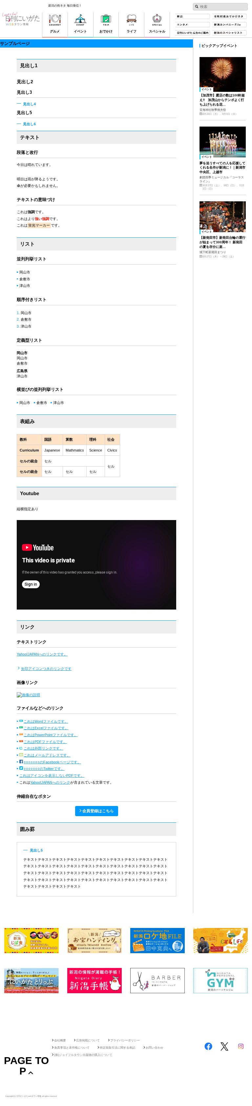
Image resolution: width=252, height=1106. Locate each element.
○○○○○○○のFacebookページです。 (52, 762)
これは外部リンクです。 (43, 748)
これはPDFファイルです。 (45, 742)
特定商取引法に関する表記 (117, 1047)
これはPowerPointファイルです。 (51, 735)
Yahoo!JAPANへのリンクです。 (42, 654)
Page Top (26, 1065)
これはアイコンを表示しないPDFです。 (51, 775)
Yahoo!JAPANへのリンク (50, 782)
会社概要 (60, 1040)
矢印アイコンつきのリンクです (46, 669)
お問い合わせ (154, 1047)
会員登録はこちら (98, 811)
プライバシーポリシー (125, 1040)
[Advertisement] (126, 1013)
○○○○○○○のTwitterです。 (44, 769)
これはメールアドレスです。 (47, 755)
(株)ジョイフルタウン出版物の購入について (83, 1054)
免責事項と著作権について (72, 1047)
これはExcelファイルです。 (46, 728)
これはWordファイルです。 (46, 721)
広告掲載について (88, 1040)
